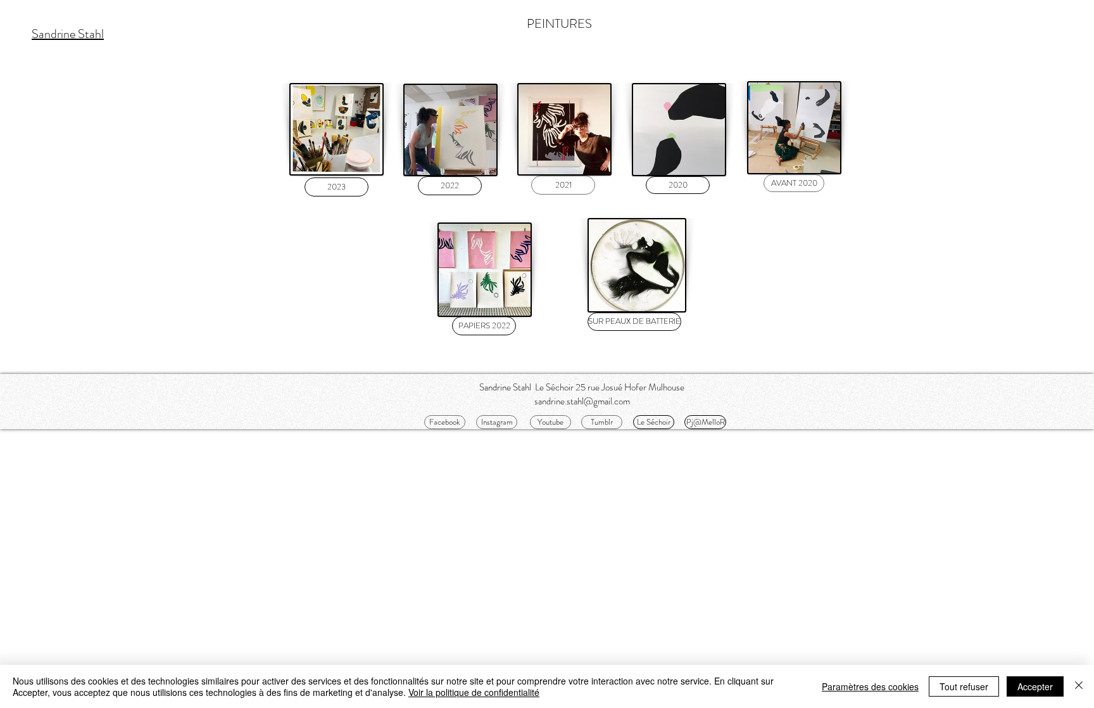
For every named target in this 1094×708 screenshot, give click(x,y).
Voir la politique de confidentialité (473, 692)
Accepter (1035, 686)
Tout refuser (964, 686)
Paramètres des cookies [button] (870, 686)
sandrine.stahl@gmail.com (582, 401)
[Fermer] (1078, 686)
